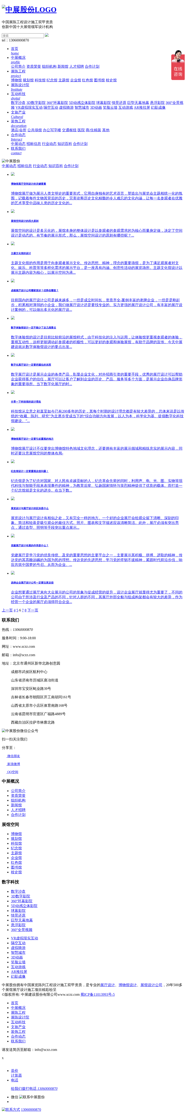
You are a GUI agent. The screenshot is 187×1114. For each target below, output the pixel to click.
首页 (14, 1003)
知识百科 (64, 144)
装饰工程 (18, 1032)
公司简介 (18, 66)
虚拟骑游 (66, 107)
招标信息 (33, 144)
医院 (81, 130)
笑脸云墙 (110, 107)
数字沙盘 (18, 103)
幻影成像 (158, 107)
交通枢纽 (69, 130)
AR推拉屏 (142, 107)
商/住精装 (93, 130)
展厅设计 (107, 985)
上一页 (7, 610)
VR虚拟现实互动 (29, 107)
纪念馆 (52, 80)
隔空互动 (51, 107)
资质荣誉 (33, 66)
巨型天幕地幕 (138, 103)
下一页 (32, 610)
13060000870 (31, 1109)
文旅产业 (18, 1027)
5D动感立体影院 (82, 103)
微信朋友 (13, 756)
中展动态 (18, 144)
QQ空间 (12, 772)
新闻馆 (62, 66)
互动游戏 (125, 107)
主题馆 (63, 80)
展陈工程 (18, 1012)
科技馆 (40, 80)
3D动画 (96, 107)
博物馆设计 (128, 985)
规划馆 (28, 80)
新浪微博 (13, 764)
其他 (105, 130)
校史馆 (111, 80)
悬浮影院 (157, 103)
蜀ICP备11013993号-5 (98, 994)
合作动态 (18, 1036)
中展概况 (18, 1008)
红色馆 (87, 80)
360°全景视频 (21, 930)
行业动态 (49, 144)
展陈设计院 (20, 1017)
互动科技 (18, 1022)
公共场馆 (34, 130)
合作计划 (92, 66)
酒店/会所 (18, 130)
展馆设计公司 (151, 985)
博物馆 (16, 80)
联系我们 (18, 1041)
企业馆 (75, 80)
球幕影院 (103, 103)
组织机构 (49, 66)
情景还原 (119, 103)
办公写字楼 (52, 130)
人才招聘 (76, 66)
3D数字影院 (36, 103)
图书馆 (99, 80)
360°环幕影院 (57, 103)
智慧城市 (82, 107)
